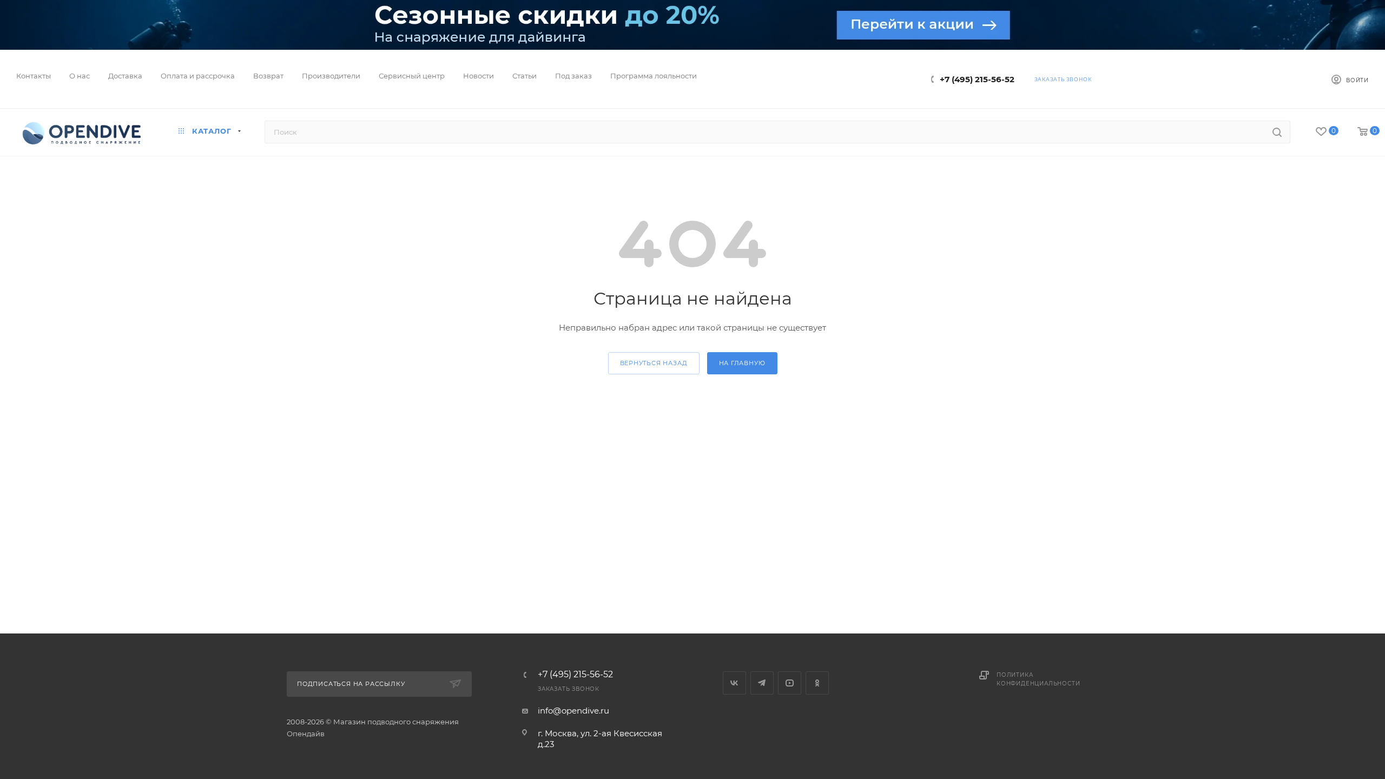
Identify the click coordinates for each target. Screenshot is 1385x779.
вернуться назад (654, 363)
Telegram (762, 683)
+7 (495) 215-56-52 (977, 79)
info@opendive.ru (573, 710)
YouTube (789, 683)
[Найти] (1277, 132)
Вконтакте (734, 683)
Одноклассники (817, 683)
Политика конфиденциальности (1038, 679)
